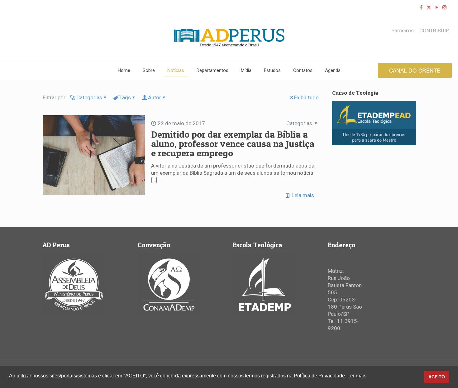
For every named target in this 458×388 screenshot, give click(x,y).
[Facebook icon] (421, 7)
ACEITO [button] (436, 376)
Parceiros (402, 30)
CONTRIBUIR (434, 30)
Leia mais (303, 195)
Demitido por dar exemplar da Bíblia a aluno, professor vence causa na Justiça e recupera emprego (232, 144)
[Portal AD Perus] (229, 38)
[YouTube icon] (436, 7)
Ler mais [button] (356, 375)
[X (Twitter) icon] (429, 7)
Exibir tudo (306, 97)
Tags (125, 97)
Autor (154, 97)
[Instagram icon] (444, 7)
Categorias (89, 97)
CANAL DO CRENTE (415, 70)
